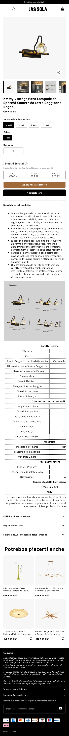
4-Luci (46, 124)
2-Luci (21, 124)
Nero (8, 137)
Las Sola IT (13, 732)
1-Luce (9, 124)
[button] (6, 9)
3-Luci (34, 124)
